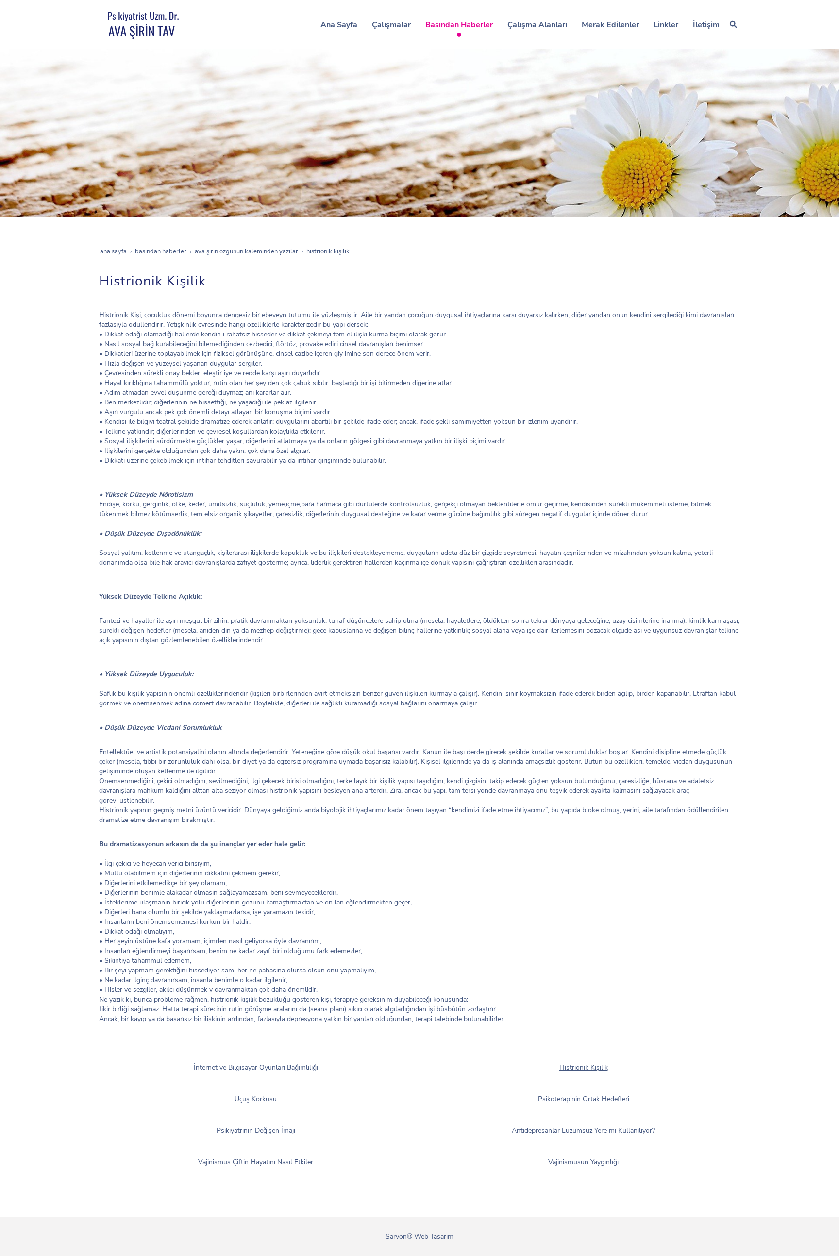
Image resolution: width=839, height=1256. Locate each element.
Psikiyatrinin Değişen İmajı (256, 1130)
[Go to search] (733, 24)
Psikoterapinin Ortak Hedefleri (583, 1099)
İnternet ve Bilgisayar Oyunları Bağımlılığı (256, 1067)
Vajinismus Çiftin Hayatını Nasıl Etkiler (255, 1162)
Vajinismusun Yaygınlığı (583, 1162)
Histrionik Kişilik (583, 1067)
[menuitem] (339, 25)
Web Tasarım (433, 1236)
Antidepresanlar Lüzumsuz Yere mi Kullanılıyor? (583, 1130)
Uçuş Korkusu (256, 1099)
